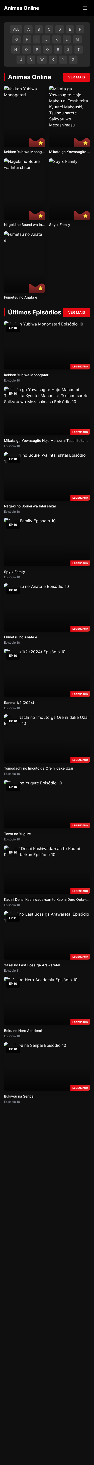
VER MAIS (76, 77)
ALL (16, 29)
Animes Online (21, 8)
